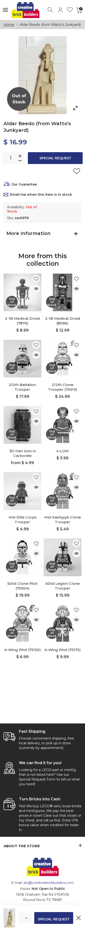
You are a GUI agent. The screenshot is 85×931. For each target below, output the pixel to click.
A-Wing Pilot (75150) (22, 649)
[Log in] (60, 10)
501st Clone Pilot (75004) (22, 585)
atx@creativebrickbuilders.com (48, 883)
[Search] (50, 10)
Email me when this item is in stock (41, 194)
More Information (28, 233)
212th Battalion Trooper (22, 387)
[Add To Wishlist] (77, 171)
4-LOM (62, 451)
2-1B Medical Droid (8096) (62, 320)
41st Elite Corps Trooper (22, 519)
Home (9, 24)
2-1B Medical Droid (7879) (22, 320)
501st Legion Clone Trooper (62, 585)
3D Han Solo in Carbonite (22, 453)
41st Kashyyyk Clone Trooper (62, 519)
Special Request (55, 158)
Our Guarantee (24, 184)
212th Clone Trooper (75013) (62, 387)
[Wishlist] (70, 10)
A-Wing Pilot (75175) (62, 649)
